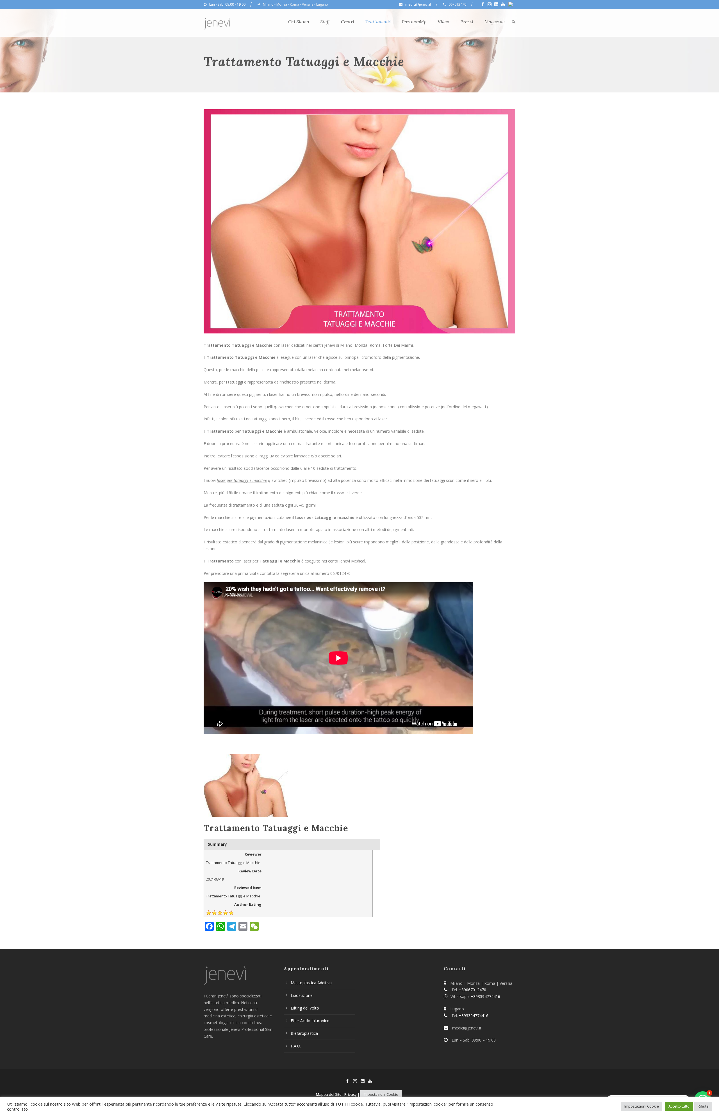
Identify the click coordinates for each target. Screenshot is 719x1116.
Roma (294, 4)
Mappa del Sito (329, 1094)
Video (443, 21)
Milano (268, 4)
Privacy (350, 1094)
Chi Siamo (298, 21)
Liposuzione (302, 995)
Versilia (307, 4)
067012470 (457, 4)
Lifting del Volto (305, 1008)
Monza (281, 4)
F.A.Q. (296, 1046)
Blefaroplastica (304, 1033)
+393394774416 (485, 996)
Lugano (322, 4)
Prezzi (466, 21)
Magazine (494, 21)
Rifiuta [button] (703, 1106)
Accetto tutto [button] (679, 1106)
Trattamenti (378, 21)
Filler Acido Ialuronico (310, 1020)
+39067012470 (472, 989)
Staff (325, 21)
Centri (347, 21)
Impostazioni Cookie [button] (381, 1094)
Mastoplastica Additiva (311, 982)
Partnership (414, 21)
